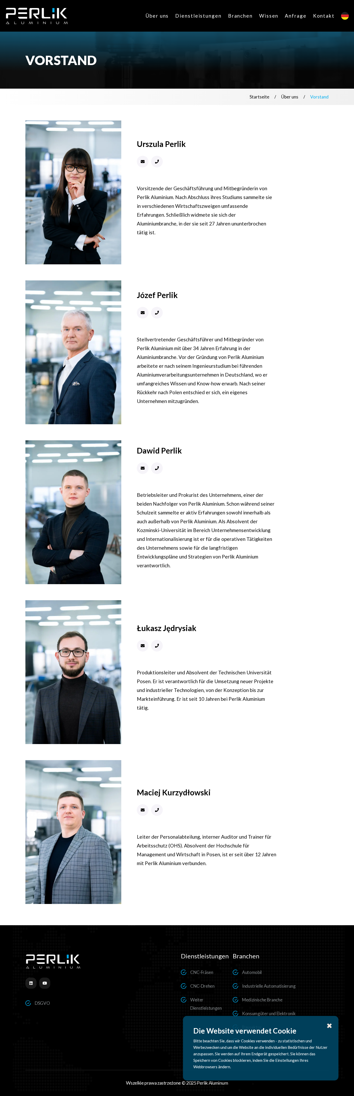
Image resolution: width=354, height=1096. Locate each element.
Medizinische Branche (262, 999)
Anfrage (295, 16)
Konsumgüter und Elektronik (268, 1013)
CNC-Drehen (202, 986)
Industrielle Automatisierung (268, 986)
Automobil (252, 972)
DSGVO (42, 1003)
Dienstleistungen (198, 16)
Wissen (268, 16)
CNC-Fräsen (201, 972)
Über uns (157, 16)
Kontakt (324, 16)
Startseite (259, 97)
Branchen (240, 16)
